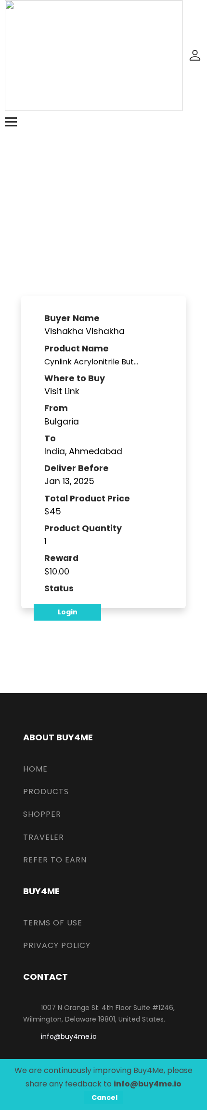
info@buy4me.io (69, 1036)
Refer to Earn (55, 859)
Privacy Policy (57, 945)
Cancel (104, 1097)
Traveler (43, 837)
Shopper (42, 814)
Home (35, 768)
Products (46, 791)
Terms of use (52, 922)
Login (68, 612)
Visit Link (61, 391)
